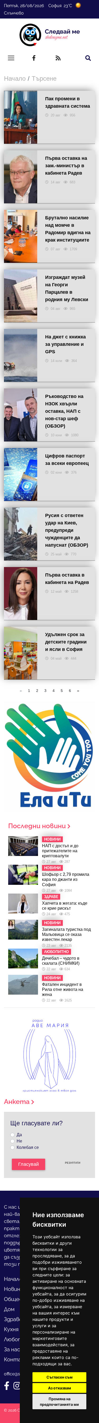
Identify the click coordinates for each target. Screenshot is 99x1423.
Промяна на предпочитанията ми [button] (59, 1402)
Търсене (44, 78)
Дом (9, 1309)
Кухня (11, 1329)
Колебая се (28, 1147)
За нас (12, 1349)
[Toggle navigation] (11, 58)
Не (19, 1141)
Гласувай (28, 1164)
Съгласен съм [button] (59, 1377)
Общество (18, 1299)
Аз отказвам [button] (59, 1388)
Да (19, 1134)
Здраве (13, 1319)
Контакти (18, 1359)
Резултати (72, 1162)
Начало (15, 78)
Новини (13, 1289)
